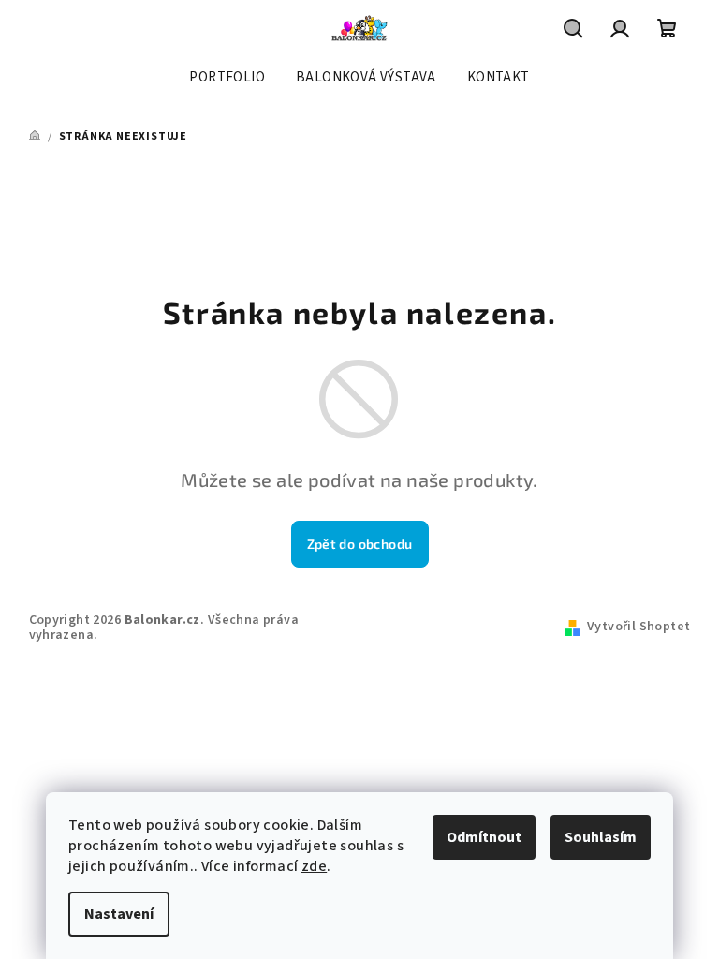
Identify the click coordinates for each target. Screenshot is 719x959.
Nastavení (119, 914)
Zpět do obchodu (360, 544)
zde (314, 866)
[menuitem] (227, 77)
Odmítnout (484, 837)
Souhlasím (601, 837)
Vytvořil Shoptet (638, 626)
